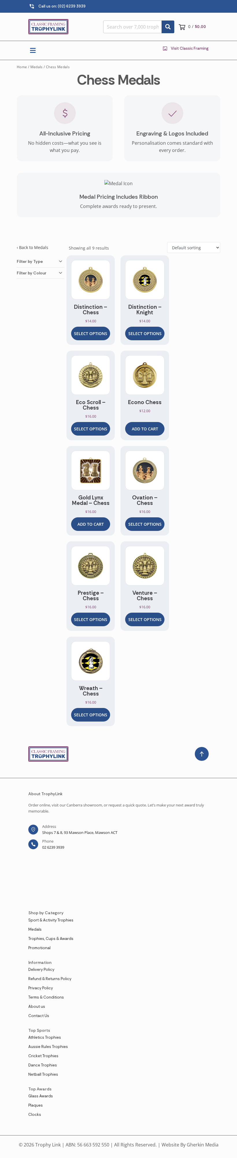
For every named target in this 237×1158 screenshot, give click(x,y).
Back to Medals (33, 247)
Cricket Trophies (43, 1055)
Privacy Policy (40, 988)
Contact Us (38, 1015)
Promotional (39, 947)
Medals (36, 66)
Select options (90, 333)
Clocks (34, 1114)
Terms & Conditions (46, 997)
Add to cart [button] (145, 429)
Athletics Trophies (44, 1037)
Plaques (35, 1105)
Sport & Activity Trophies (50, 920)
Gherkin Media (203, 1145)
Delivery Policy (41, 969)
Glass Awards (40, 1096)
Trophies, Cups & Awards (50, 938)
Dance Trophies (42, 1065)
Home (22, 66)
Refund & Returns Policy (49, 978)
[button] (32, 50)
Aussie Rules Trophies (48, 1046)
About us (36, 1006)
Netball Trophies (43, 1074)
